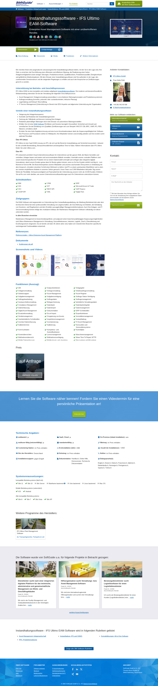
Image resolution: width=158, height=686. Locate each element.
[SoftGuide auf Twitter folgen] (81, 669)
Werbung (36, 671)
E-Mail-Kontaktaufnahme (122, 107)
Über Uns (18, 668)
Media (55, 56)
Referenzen (19, 671)
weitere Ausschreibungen (79, 612)
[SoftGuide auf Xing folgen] (73, 674)
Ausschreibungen (55, 4)
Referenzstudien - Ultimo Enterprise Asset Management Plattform (39, 235)
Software (40, 4)
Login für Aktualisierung (41, 675)
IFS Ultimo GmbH (119, 76)
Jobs (17, 673)
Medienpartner (38, 673)
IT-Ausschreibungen (58, 668)
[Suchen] (112, 3)
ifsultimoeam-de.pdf (26, 244)
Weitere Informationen (90, 56)
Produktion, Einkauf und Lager (35, 9)
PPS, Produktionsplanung (28, 640)
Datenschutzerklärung (117, 199)
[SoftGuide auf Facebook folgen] (73, 669)
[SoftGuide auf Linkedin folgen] (77, 669)
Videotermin (79, 414)
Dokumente (41, 56)
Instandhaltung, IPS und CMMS (58, 9)
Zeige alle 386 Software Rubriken (79, 649)
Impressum (19, 675)
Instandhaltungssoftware (66, 91)
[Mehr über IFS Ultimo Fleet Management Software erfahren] (30, 528)
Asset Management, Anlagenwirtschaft (32, 636)
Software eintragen (39, 668)
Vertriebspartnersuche (58, 671)
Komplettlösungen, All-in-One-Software (114, 636)
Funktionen (70, 56)
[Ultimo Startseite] (67, 265)
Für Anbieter (73, 4)
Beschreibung (23, 56)
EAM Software (39, 124)
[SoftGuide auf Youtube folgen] (77, 674)
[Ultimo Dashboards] (32, 265)
